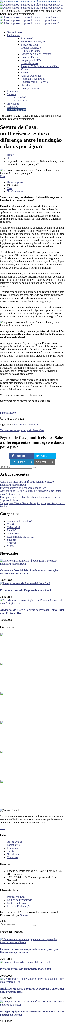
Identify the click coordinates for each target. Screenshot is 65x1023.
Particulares (13, 844)
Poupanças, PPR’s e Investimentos (31, 62)
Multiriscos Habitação (33, 41)
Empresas (12, 848)
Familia (11, 530)
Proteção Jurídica (30, 88)
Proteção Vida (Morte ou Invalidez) (40, 66)
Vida (10, 545)
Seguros (12, 542)
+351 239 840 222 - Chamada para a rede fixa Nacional (30, 10)
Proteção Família (30, 57)
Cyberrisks (13, 527)
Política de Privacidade (19, 899)
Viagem (25, 69)
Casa (9, 157)
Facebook (19, 424)
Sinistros (11, 851)
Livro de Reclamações (19, 906)
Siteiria (24, 915)
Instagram (33, 424)
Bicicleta (25, 72)
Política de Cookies (17, 903)
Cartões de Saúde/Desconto (36, 53)
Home (10, 154)
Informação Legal (16, 896)
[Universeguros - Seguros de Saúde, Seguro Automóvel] (31, 1)
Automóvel (27, 38)
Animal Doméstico (31, 75)
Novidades (13, 854)
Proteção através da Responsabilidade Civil (23, 487)
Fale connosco (8, 412)
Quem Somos (14, 841)
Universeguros (15, 182)
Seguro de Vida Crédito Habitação (31, 46)
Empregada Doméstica (33, 78)
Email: (3, 13)
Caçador (25, 84)
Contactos (12, 857)
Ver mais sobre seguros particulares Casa (22, 430)
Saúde (11, 539)
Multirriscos (14, 533)
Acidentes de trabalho (19, 521)
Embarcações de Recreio (34, 81)
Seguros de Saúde (30, 50)
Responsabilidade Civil (20, 536)
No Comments (15, 191)
